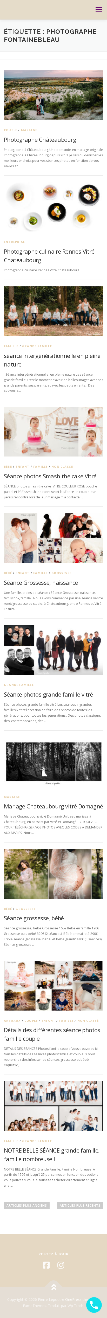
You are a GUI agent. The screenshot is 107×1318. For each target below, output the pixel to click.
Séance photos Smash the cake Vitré (50, 476)
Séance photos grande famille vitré (48, 694)
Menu (98, 10)
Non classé (62, 466)
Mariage (29, 130)
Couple (10, 130)
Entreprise (14, 242)
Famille (11, 346)
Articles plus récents (80, 1205)
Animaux (12, 1021)
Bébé (8, 466)
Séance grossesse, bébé (34, 918)
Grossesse (61, 573)
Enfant (22, 466)
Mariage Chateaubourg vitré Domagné (53, 806)
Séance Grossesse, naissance (41, 582)
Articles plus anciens (26, 1205)
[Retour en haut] (53, 1287)
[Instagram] (61, 1265)
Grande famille (37, 346)
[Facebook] (46, 1265)
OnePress (73, 1299)
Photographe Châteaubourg (40, 139)
